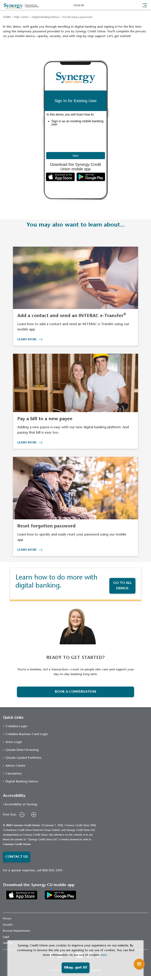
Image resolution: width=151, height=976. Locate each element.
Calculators (14, 773)
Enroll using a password (77, 17)
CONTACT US (16, 857)
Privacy (7, 918)
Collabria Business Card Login (27, 734)
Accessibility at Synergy (21, 804)
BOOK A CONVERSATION (75, 692)
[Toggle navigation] (144, 5)
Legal (6, 937)
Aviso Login (14, 742)
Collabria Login (16, 726)
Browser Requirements (16, 931)
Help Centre (21, 17)
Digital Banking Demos (46, 17)
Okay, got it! (75, 967)
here (104, 955)
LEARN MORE (27, 339)
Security (8, 925)
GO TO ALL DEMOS (122, 585)
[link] (22, 894)
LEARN (7, 17)
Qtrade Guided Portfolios (23, 758)
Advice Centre (15, 765)
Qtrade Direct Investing (22, 750)
